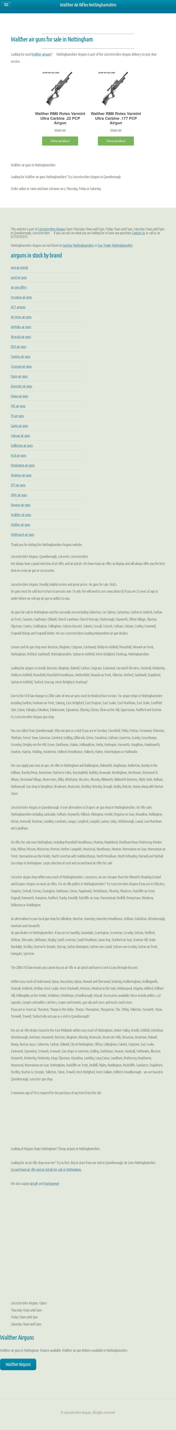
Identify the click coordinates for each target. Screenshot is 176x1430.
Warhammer (51, 1183)
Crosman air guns (21, 366)
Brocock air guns (21, 336)
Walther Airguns (18, 1364)
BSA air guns (18, 346)
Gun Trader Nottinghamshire (115, 245)
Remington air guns (23, 465)
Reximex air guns (21, 475)
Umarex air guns (20, 505)
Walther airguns (41, 54)
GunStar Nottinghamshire (78, 245)
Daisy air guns (19, 376)
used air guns (19, 277)
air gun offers (19, 287)
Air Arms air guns (21, 317)
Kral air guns (18, 455)
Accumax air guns (21, 297)
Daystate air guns (21, 386)
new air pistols (19, 267)
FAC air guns (18, 406)
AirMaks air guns (21, 327)
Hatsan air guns (20, 435)
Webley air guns (20, 524)
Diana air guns (19, 396)
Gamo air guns (19, 425)
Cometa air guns (20, 356)
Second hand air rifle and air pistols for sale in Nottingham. (46, 1169)
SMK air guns (19, 495)
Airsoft (34, 1183)
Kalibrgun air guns (22, 445)
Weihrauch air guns (22, 534)
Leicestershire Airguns (51, 229)
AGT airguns (18, 307)
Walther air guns (21, 514)
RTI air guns (18, 485)
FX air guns (17, 416)
